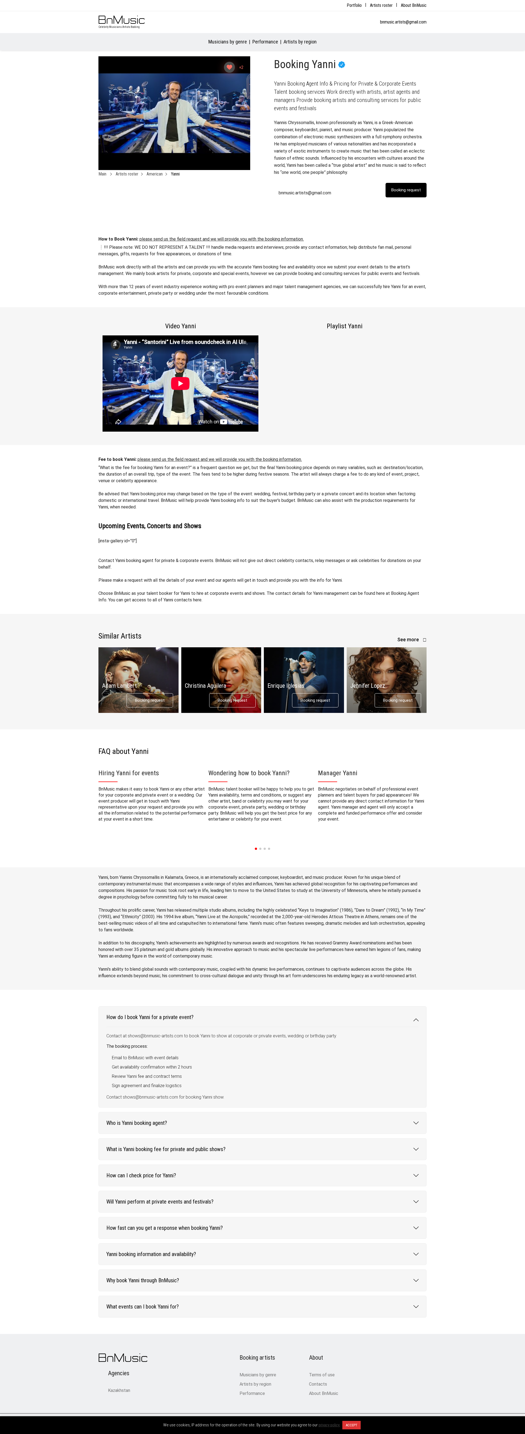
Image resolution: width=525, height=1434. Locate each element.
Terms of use (322, 1374)
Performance (265, 42)
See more (408, 639)
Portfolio (354, 5)
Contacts (318, 1384)
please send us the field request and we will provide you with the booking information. (221, 239)
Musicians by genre (227, 42)
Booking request (150, 700)
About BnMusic (414, 5)
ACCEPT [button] (351, 1425)
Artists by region (300, 42)
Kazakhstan (119, 1390)
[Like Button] (229, 67)
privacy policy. (329, 1425)
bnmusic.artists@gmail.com (403, 22)
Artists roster (381, 5)
